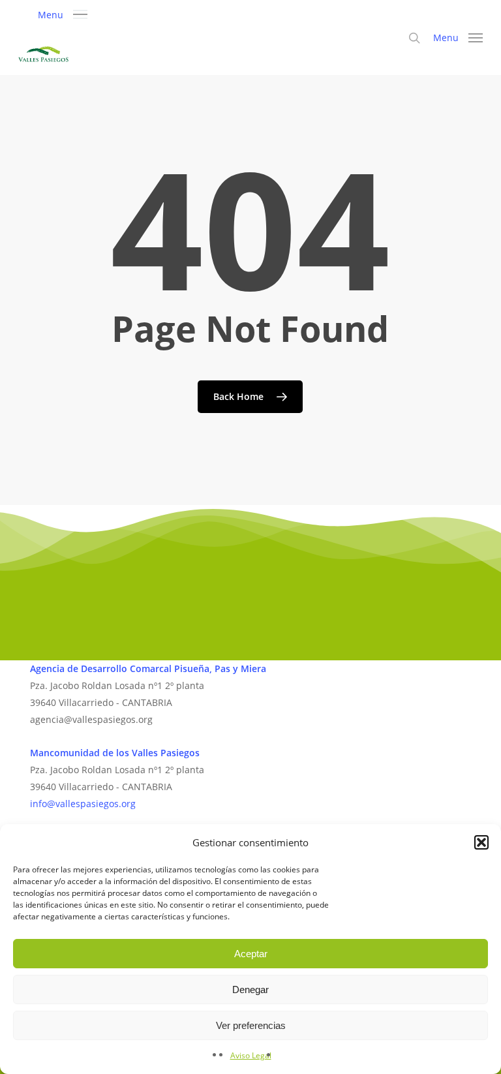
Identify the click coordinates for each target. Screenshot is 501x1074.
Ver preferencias (251, 1025)
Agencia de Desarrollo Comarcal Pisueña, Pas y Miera (148, 668)
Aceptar (250, 953)
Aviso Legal (250, 1055)
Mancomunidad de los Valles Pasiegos (115, 752)
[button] (481, 842)
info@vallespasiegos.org (83, 803)
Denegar (250, 989)
